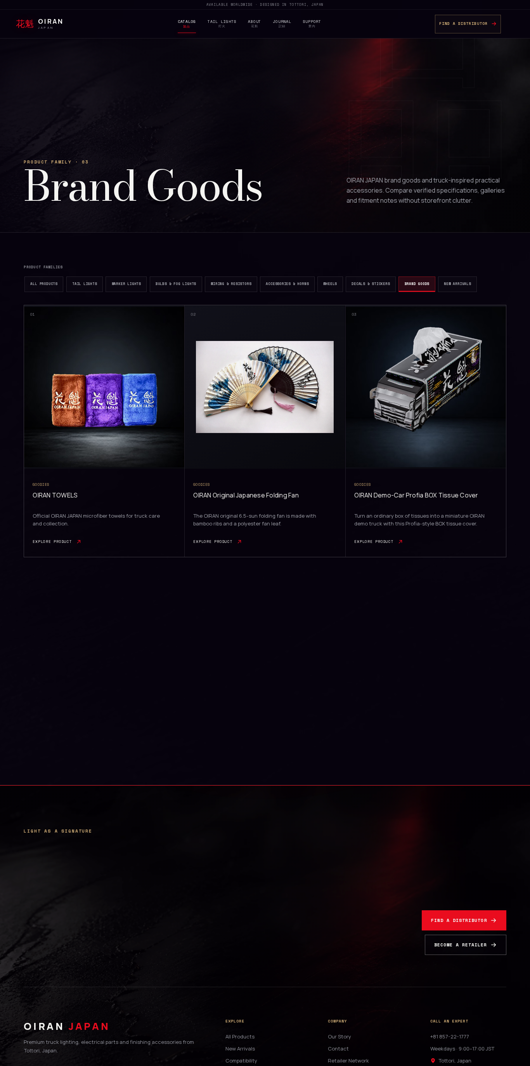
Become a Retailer (460, 944)
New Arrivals (240, 1048)
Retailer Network (348, 1060)
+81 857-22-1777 (449, 1036)
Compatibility (241, 1060)
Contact (338, 1048)
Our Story (339, 1036)
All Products (240, 1036)
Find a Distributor (459, 920)
